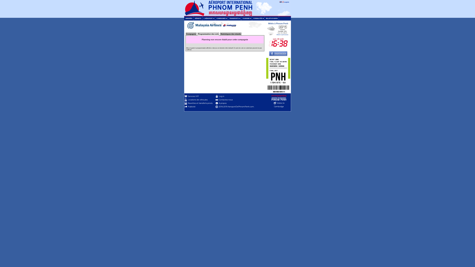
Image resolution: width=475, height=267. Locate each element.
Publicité (191, 107)
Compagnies (221, 18)
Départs (198, 18)
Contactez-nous (226, 100)
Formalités (257, 18)
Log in (221, 96)
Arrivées (188, 18)
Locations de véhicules (198, 100)
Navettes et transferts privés (200, 103)
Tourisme (246, 18)
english (286, 2)
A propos (222, 103)
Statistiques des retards (231, 34)
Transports (234, 18)
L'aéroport (208, 18)
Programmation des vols (208, 34)
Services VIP (193, 96)
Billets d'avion (272, 18)
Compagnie (191, 34)
